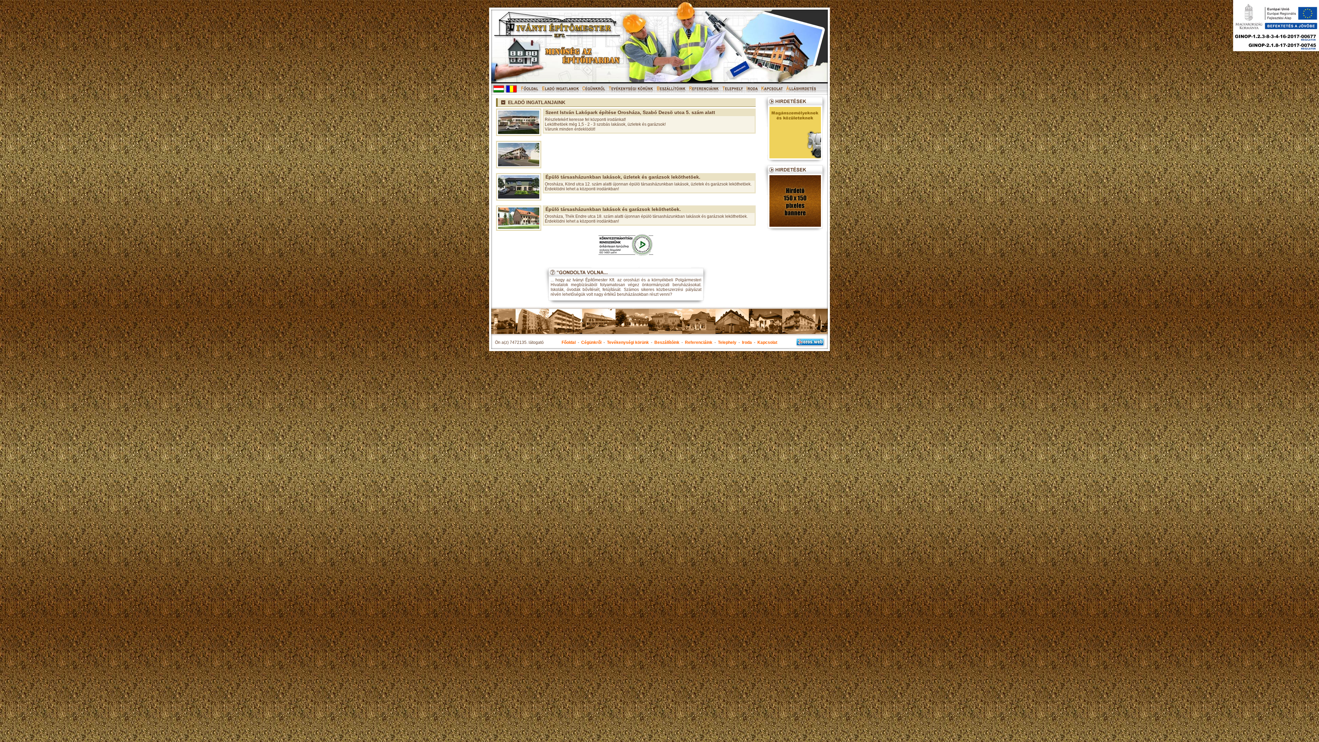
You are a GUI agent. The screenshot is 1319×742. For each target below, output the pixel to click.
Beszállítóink (666, 342)
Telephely (727, 342)
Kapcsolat (767, 342)
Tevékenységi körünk (628, 342)
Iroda (747, 342)
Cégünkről (591, 342)
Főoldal (569, 342)
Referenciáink (698, 342)
